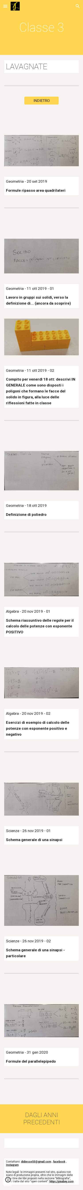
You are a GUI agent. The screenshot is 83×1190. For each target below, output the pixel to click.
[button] (5, 6)
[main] (41, 27)
